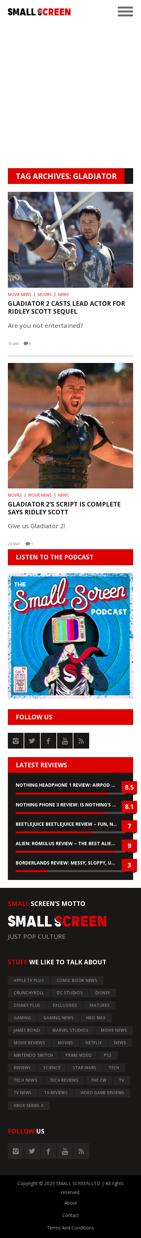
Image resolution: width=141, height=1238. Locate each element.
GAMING (22, 1018)
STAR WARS (84, 1067)
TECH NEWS (25, 1080)
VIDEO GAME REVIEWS (102, 1092)
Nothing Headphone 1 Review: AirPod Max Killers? (70, 785)
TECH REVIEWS (64, 1080)
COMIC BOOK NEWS (77, 980)
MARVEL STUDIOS (70, 1030)
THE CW (99, 1080)
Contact (70, 1215)
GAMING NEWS (58, 1018)
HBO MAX (96, 1018)
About (70, 1203)
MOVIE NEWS (19, 294)
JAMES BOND (27, 1030)
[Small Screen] (39, 11)
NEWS (63, 294)
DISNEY (103, 993)
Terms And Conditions (70, 1228)
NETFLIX (94, 1043)
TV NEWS (23, 1092)
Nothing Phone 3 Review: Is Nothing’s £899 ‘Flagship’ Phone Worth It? (70, 804)
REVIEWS (22, 1067)
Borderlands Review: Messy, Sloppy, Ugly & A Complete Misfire (70, 863)
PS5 (107, 1055)
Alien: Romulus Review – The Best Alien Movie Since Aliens (70, 843)
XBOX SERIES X (29, 1105)
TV (121, 1080)
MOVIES (45, 294)
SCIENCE (51, 1067)
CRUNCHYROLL (29, 993)
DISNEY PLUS (27, 1005)
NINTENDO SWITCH (33, 1055)
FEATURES (100, 1005)
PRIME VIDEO (78, 1055)
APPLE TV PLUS (29, 980)
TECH (114, 1067)
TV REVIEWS (56, 1092)
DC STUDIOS (70, 993)
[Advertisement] (70, 94)
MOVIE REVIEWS (29, 1043)
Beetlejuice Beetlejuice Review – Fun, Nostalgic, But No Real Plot (70, 824)
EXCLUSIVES (65, 1005)
